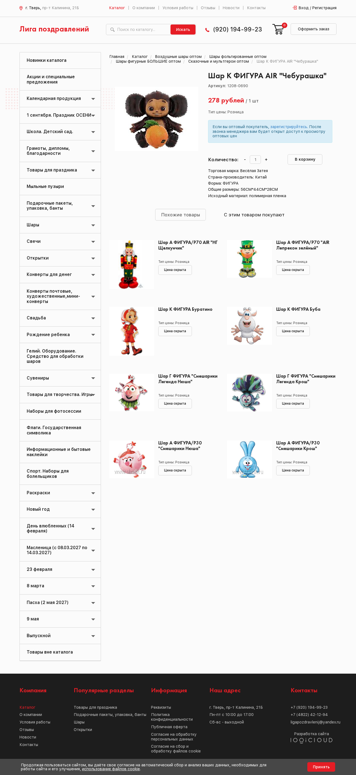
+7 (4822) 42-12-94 (309, 714)
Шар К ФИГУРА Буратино (185, 309)
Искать (183, 29)
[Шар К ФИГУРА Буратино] (129, 332)
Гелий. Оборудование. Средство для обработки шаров (55, 356)
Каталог (117, 8)
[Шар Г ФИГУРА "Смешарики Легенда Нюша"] (129, 399)
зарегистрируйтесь (288, 126)
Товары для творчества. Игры (59, 394)
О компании (143, 8)
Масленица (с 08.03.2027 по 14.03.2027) (57, 550)
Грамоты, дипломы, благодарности (48, 151)
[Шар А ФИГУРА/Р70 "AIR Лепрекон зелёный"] (247, 265)
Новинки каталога (46, 60)
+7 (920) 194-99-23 (309, 707)
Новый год (38, 509)
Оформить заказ (313, 29)
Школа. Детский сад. (50, 131)
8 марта (35, 585)
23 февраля (39, 569)
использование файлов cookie (111, 769)
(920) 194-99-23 (237, 29)
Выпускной (39, 635)
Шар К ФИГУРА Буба (298, 309)
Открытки (38, 258)
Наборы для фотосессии (54, 411)
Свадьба (36, 318)
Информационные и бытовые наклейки (59, 452)
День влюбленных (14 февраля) (50, 528)
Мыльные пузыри (45, 186)
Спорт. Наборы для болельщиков (48, 473)
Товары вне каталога (50, 652)
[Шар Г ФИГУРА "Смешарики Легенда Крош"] (247, 399)
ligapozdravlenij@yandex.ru (315, 722)
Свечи (34, 241)
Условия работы (177, 8)
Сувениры (38, 378)
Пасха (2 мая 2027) (47, 602)
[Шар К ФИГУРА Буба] (247, 332)
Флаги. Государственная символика (54, 430)
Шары (33, 225)
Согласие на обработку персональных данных (174, 736)
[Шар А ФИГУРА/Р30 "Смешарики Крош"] (247, 466)
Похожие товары (180, 214)
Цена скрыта (175, 270)
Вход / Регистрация (318, 8)
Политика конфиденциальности (172, 717)
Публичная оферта (169, 727)
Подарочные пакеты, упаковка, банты (50, 206)
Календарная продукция (54, 98)
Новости (231, 8)
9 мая (33, 619)
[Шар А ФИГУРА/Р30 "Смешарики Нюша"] (129, 466)
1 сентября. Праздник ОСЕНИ (59, 115)
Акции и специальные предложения (51, 79)
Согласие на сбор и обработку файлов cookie (176, 748)
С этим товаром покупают (254, 214)
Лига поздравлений (54, 29)
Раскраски (38, 492)
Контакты (256, 8)
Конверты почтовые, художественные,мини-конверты (53, 296)
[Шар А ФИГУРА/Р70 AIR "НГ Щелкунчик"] (129, 265)
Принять (321, 767)
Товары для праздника (52, 170)
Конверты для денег (49, 274)
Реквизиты (161, 707)
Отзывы (208, 8)
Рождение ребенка (48, 334)
